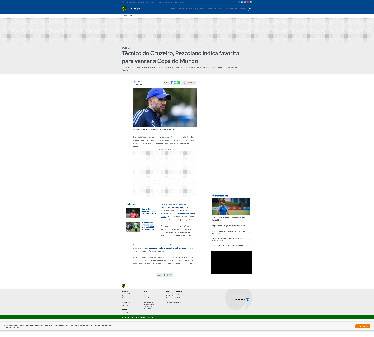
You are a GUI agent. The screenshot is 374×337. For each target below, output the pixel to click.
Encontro (125, 312)
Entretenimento (149, 304)
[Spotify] (251, 2)
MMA (225, 9)
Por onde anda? (173, 2)
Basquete (209, 9)
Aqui (123, 296)
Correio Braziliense (127, 298)
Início (125, 15)
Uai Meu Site (170, 296)
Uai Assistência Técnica (173, 302)
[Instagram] (245, 2)
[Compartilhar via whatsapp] (178, 83)
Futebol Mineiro (162, 2)
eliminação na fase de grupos (172, 207)
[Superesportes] (124, 9)
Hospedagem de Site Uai (173, 298)
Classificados (148, 308)
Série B (152, 2)
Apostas (190, 9)
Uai (145, 294)
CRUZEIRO (126, 48)
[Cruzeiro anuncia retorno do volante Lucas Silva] (231, 206)
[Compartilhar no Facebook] (172, 83)
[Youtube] (248, 2)
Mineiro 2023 (133, 2)
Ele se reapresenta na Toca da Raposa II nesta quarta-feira (171, 248)
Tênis (201, 9)
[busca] (250, 9)
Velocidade (217, 9)
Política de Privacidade (12, 327)
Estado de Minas (127, 294)
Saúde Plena (148, 306)
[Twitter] (242, 2)
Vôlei (196, 9)
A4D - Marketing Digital (173, 294)
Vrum (145, 296)
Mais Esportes (233, 9)
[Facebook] (239, 2)
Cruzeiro (131, 15)
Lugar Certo (148, 298)
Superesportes (148, 302)
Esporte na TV (183, 9)
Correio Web (148, 300)
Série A (147, 2)
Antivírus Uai (170, 300)
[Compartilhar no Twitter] (175, 83)
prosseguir (362, 326)
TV (155, 2)
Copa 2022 (141, 2)
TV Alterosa (126, 305)
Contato (182, 2)
